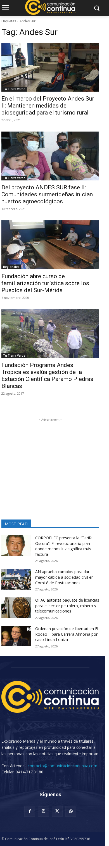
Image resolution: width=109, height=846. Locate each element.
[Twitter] (57, 811)
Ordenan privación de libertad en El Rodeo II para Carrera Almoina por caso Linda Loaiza (66, 634)
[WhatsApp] (70, 811)
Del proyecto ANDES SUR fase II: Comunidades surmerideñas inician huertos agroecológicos (47, 194)
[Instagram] (43, 811)
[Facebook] (29, 811)
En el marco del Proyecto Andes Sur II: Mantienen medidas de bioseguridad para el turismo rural (47, 105)
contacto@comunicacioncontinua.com (62, 765)
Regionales (11, 267)
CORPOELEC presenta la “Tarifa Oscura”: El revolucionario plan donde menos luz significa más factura (64, 546)
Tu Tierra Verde (14, 89)
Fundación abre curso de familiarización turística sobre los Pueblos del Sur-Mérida (45, 283)
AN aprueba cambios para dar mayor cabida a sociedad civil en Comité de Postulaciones (64, 577)
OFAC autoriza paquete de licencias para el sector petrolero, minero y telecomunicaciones (67, 605)
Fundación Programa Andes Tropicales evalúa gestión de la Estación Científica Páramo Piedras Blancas (47, 375)
